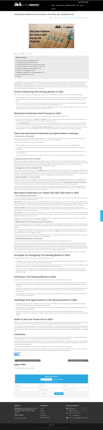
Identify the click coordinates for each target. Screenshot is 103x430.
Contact (53, 8)
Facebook (53, 425)
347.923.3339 (75, 415)
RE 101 (77, 5)
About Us (42, 410)
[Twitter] (18, 354)
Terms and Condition (44, 417)
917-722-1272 (84, 2)
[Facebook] (15, 354)
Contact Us (42, 413)
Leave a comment (28, 53)
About (82, 5)
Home (50, 17)
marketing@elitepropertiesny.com (80, 417)
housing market (20, 94)
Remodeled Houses (70, 5)
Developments (60, 5)
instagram (50, 425)
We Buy (53, 5)
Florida (24, 418)
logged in (22, 368)
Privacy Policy (43, 415)
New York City (19, 418)
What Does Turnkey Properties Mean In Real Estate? (29, 360)
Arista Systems (65, 428)
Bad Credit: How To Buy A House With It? (77, 360)
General (55, 17)
